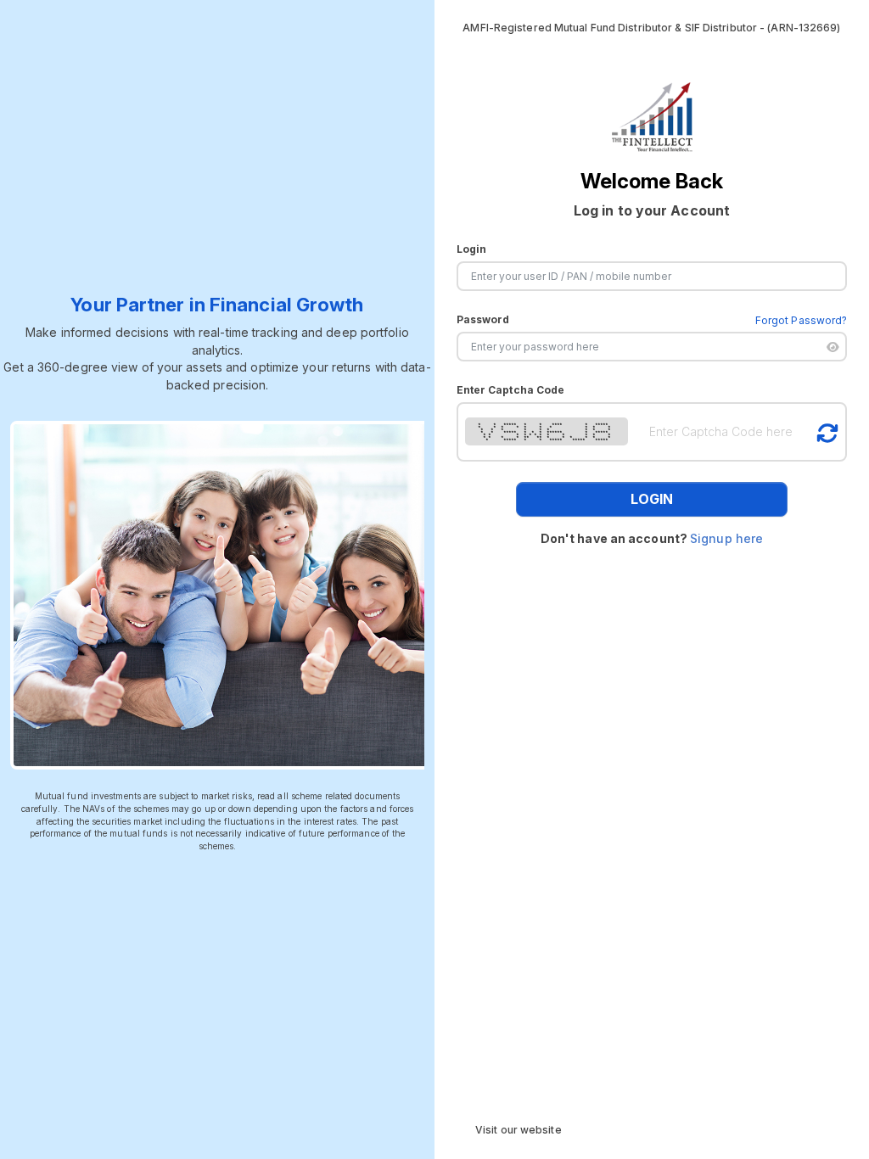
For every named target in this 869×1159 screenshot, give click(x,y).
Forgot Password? (801, 320)
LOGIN (652, 498)
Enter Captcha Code (511, 390)
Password (483, 319)
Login (472, 249)
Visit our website (518, 1129)
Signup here (726, 538)
